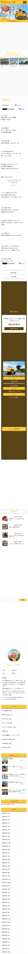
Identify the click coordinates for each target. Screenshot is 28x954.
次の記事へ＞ (15, 276)
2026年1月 (4, 836)
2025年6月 (4, 859)
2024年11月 (5, 882)
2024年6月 (4, 899)
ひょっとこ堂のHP (14, 429)
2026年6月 (4, 820)
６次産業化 (6, 710)
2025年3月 (4, 869)
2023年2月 (4, 952)
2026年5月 (4, 823)
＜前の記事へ (13, 272)
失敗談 (4, 731)
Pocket (22, 109)
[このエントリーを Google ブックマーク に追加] (19, 109)
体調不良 (11, 758)
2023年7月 (4, 935)
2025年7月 (4, 856)
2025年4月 (4, 866)
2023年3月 (4, 948)
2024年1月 (4, 915)
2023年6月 (4, 938)
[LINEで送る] (11, 109)
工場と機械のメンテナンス (10, 735)
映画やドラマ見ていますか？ (13, 66)
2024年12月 (5, 879)
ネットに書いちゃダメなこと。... (17, 766)
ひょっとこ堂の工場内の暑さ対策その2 (16, 536)
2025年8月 (4, 853)
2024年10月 (5, 886)
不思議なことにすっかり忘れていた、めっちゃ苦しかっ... (17, 775)
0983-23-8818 (14, 324)
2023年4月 (4, 945)
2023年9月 (4, 929)
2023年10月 (5, 925)
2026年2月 (4, 833)
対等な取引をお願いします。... (17, 782)
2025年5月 (4, 863)
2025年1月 (4, 876)
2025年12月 (5, 839)
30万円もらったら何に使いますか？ (16, 519)
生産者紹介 (6, 743)
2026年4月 (4, 826)
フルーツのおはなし (8, 727)
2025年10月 (5, 846)
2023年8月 (4, 932)
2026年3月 (4, 829)
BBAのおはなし (7, 715)
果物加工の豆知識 (7, 739)
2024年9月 (4, 889)
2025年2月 (4, 872)
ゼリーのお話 (6, 723)
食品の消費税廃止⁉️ (14, 527)
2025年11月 (5, 843)
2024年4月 (4, 905)
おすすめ (5, 719)
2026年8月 (4, 813)
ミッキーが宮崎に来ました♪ (16, 543)
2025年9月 (4, 849)
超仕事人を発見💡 (4, 66)
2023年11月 (5, 922)
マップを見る (14, 385)
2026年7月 (4, 816)
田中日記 (19, 105)
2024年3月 (4, 909)
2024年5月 (4, 902)
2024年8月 (4, 892)
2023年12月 (5, 919)
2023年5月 (4, 942)
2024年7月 (4, 896)
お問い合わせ (14, 328)
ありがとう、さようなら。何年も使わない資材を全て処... (17, 790)
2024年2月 (4, 912)
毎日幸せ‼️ (22, 65)
